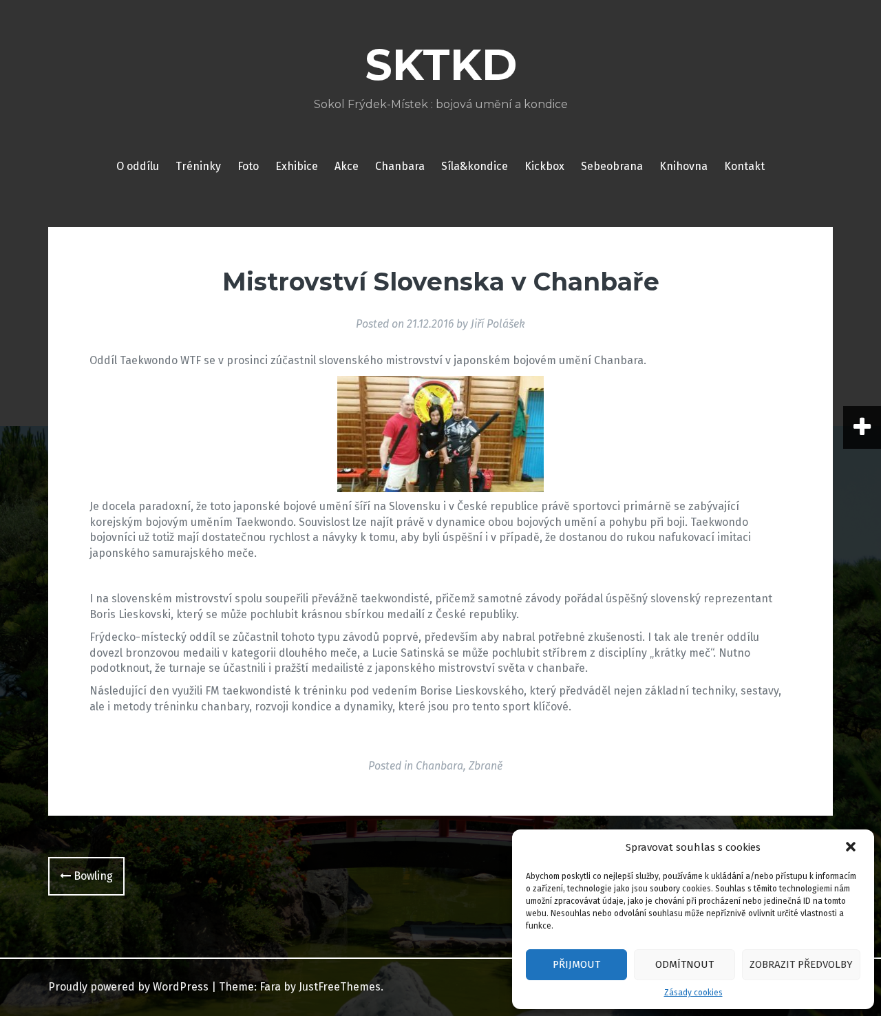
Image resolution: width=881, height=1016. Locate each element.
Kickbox (544, 166)
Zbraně (485, 765)
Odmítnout (684, 964)
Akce (347, 166)
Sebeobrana (612, 166)
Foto (248, 166)
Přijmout (576, 964)
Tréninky (198, 166)
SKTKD (441, 65)
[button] (852, 848)
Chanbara (400, 166)
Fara (270, 986)
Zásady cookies (693, 992)
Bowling (92, 875)
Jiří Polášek (498, 323)
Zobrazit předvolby (801, 964)
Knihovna (683, 166)
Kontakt (744, 166)
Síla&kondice (474, 166)
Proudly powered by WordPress (128, 986)
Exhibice (296, 166)
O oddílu (137, 166)
